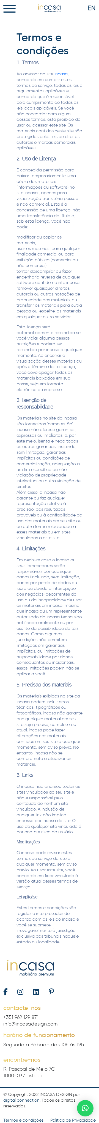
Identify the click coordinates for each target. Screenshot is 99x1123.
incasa (61, 73)
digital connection (21, 1100)
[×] (85, 1108)
